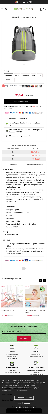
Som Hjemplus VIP (10, 106)
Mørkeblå (9, 80)
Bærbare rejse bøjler (7, 310)
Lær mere (23, 390)
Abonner (24, 338)
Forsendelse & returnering (35, 164)
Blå (40, 75)
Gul (33, 75)
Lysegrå (8, 75)
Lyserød (25, 75)
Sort (17, 75)
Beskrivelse (13, 164)
